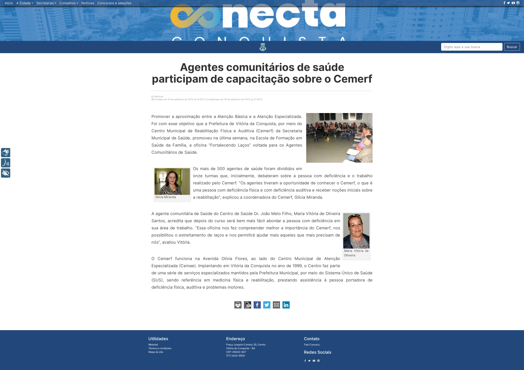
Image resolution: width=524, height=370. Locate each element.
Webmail (153, 344)
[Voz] (5, 162)
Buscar (512, 47)
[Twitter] (508, 3)
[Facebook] (504, 3)
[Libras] (5, 152)
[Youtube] (513, 3)
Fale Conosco (312, 344)
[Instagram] (518, 3)
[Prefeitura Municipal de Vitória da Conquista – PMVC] (263, 47)
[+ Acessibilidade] (5, 173)
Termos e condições (159, 348)
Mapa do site (155, 351)
